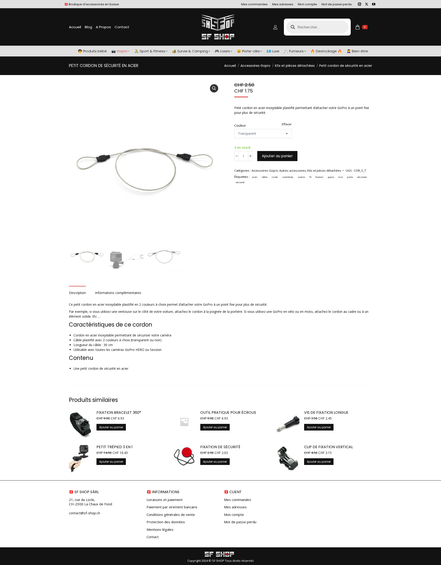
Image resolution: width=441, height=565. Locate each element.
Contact (153, 537)
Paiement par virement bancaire (172, 507)
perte (350, 177)
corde (275, 177)
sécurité (240, 182)
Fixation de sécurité (220, 447)
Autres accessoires (292, 170)
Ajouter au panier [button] (111, 427)
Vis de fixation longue (326, 412)
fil (310, 177)
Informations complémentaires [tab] (118, 293)
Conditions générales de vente (171, 514)
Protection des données (166, 522)
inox (340, 177)
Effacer (287, 124)
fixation (319, 177)
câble (265, 177)
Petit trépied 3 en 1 (114, 447)
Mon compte (234, 514)
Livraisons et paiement (165, 500)
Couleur (240, 125)
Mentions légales (160, 529)
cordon (301, 177)
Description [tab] (77, 293)
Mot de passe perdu (240, 522)
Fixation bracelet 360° (118, 412)
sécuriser (362, 177)
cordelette (288, 177)
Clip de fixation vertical (328, 447)
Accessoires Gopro (265, 170)
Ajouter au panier (277, 156)
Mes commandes (237, 500)
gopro (331, 177)
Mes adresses (235, 507)
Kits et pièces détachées (324, 170)
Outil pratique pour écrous (228, 412)
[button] (214, 88)
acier (254, 177)
